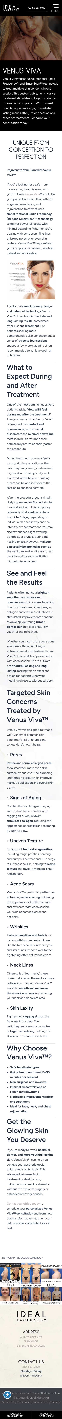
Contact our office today (23, 1203)
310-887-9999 (31, 1366)
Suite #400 (31, 1341)
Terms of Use (40, 1402)
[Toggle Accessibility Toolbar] (7, 1395)
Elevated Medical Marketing (31, 1397)
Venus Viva (32, 194)
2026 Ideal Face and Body (21, 1393)
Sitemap (55, 1402)
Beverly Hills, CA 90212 (31, 1345)
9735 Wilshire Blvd (31, 1336)
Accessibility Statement (16, 1402)
